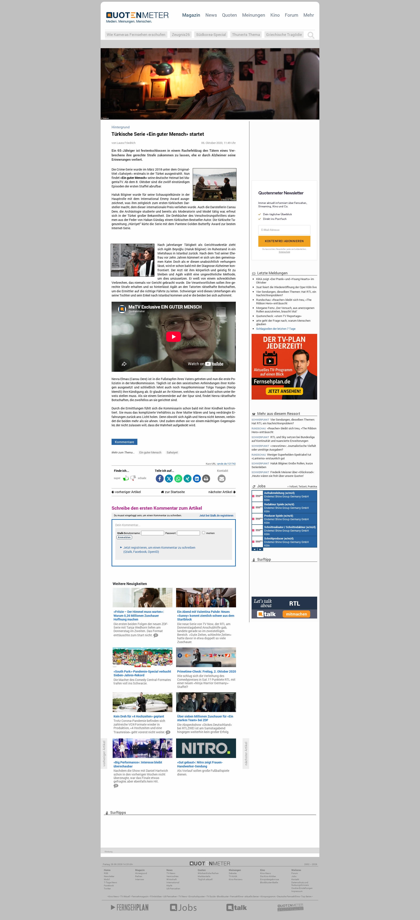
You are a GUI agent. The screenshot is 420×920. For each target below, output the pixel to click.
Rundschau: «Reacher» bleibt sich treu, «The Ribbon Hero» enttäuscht (284, 301)
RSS (106, 873)
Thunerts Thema (246, 34)
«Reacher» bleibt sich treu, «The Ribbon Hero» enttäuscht (284, 430)
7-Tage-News (110, 882)
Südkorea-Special (211, 34)
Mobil (107, 879)
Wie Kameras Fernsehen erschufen (136, 34)
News (211, 15)
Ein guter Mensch (150, 452)
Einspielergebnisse (269, 879)
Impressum (297, 891)
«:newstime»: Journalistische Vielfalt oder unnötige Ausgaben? (284, 447)
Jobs (293, 876)
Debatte (232, 873)
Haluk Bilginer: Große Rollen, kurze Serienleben (282, 465)
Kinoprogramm (268, 896)
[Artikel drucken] (206, 479)
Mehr (308, 15)
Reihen (138, 876)
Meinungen (253, 15)
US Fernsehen (170, 896)
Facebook (109, 885)
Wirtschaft (171, 879)
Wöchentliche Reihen (208, 873)
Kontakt (295, 879)
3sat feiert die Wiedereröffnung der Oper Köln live (286, 287)
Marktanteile (204, 876)
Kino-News (265, 873)
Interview (139, 879)
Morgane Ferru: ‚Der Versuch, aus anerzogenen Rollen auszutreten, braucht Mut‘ (285, 309)
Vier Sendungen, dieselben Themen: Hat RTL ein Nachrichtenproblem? (286, 293)
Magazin (191, 15)
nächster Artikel (220, 492)
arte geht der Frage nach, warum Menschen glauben (283, 322)
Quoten (229, 15)
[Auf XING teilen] (187, 479)
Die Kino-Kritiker (268, 876)
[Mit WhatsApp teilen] (178, 479)
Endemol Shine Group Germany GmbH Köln (286, 496)
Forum (291, 15)
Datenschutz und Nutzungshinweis (300, 884)
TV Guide (210, 896)
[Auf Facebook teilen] (159, 479)
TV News (182, 896)
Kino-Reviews (235, 879)
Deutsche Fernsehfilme (288, 896)
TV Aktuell (125, 896)
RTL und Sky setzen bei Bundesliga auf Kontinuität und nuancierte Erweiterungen (283, 438)
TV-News (170, 873)
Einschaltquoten (197, 896)
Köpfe (169, 885)
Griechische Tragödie (284, 34)
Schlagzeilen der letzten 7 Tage (276, 329)
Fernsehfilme (236, 896)
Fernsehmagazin (140, 896)
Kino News (113, 896)
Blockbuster (223, 896)
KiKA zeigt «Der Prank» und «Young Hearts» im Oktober (285, 280)
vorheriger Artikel (127, 492)
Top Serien (306, 896)
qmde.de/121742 (226, 463)
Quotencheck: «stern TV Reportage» (278, 316)
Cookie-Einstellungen (302, 888)
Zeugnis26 (181, 34)
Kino (275, 15)
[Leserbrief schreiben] (221, 479)
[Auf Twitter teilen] (169, 479)
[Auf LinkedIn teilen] (196, 479)
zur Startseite (174, 492)
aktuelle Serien (252, 896)
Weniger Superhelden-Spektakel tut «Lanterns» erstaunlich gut (281, 456)
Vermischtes (172, 876)
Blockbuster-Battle (269, 882)
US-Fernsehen (173, 888)
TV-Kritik (233, 876)
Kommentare (124, 442)
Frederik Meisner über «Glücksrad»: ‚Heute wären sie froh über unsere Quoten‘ (283, 474)
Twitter (107, 888)
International (172, 882)
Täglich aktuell (205, 879)
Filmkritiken (156, 896)
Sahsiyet (172, 452)
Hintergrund (141, 873)
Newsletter (109, 876)
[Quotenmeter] (137, 17)
